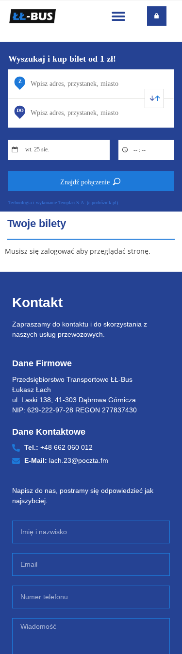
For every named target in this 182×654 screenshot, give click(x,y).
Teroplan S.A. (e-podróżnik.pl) (88, 202)
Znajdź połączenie (85, 182)
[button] (119, 16)
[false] (154, 98)
